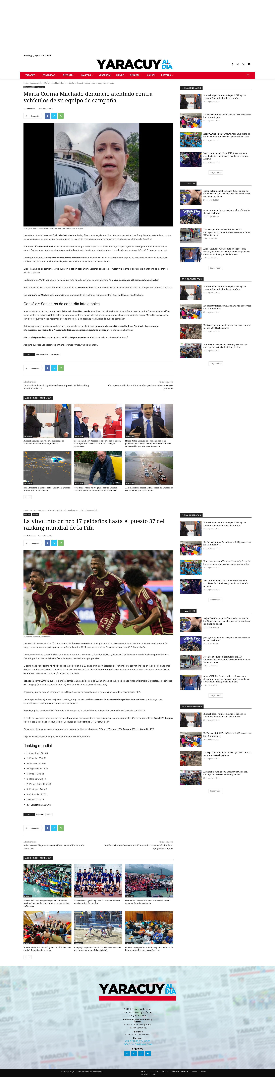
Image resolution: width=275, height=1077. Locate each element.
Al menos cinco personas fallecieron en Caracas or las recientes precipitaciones (149, 489)
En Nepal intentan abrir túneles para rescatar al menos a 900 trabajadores (227, 326)
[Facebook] (232, 64)
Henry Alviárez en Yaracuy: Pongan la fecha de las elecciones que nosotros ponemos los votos (226, 135)
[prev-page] (25, 497)
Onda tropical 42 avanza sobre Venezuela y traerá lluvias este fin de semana (46, 489)
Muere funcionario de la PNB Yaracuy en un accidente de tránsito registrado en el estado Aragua (225, 156)
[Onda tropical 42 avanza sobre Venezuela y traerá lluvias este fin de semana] (47, 468)
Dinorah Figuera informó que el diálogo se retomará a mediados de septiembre (43, 442)
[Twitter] (243, 64)
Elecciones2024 (42, 354)
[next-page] (30, 497)
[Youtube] (249, 64)
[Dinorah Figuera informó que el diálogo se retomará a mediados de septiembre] (47, 421)
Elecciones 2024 (36, 83)
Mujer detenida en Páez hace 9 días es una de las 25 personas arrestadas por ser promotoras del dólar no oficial (226, 194)
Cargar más (215, 172)
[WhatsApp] (61, 116)
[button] (248, 75)
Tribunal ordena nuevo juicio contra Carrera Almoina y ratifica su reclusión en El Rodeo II (95, 489)
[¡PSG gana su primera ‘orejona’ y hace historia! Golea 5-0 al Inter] (191, 216)
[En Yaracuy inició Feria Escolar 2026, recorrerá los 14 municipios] (191, 120)
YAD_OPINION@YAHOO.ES (137, 1041)
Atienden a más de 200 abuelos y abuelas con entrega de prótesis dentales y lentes (225, 346)
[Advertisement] (86, 20)
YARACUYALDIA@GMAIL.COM (137, 1044)
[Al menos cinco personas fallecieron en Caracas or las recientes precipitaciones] (149, 468)
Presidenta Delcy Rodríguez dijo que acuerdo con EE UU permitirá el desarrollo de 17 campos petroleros (97, 443)
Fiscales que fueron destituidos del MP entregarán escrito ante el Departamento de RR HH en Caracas (227, 232)
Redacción (31, 108)
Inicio (25, 83)
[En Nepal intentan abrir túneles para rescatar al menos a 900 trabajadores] (191, 331)
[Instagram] (237, 64)
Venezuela (40, 87)
